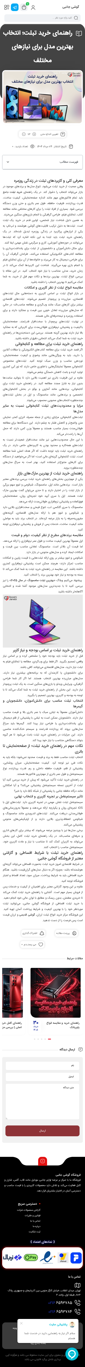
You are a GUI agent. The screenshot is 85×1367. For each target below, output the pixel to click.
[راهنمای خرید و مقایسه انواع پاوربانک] (56, 993)
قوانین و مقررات (32, 1216)
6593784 (60, 1312)
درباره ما (36, 1226)
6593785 (60, 1303)
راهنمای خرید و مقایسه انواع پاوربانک (63, 1025)
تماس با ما (35, 1221)
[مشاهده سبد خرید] (24, 7)
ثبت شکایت (34, 1232)
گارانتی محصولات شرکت (28, 1210)
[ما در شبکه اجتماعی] (15, 7)
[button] (8, 162)
